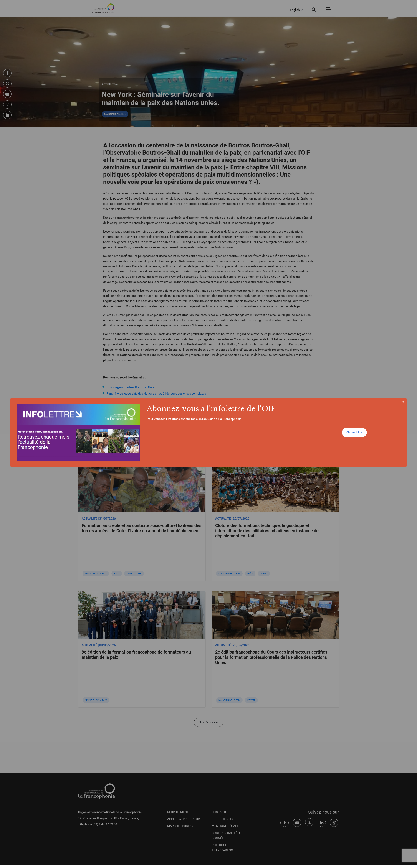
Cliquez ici (352, 432)
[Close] (402, 402)
